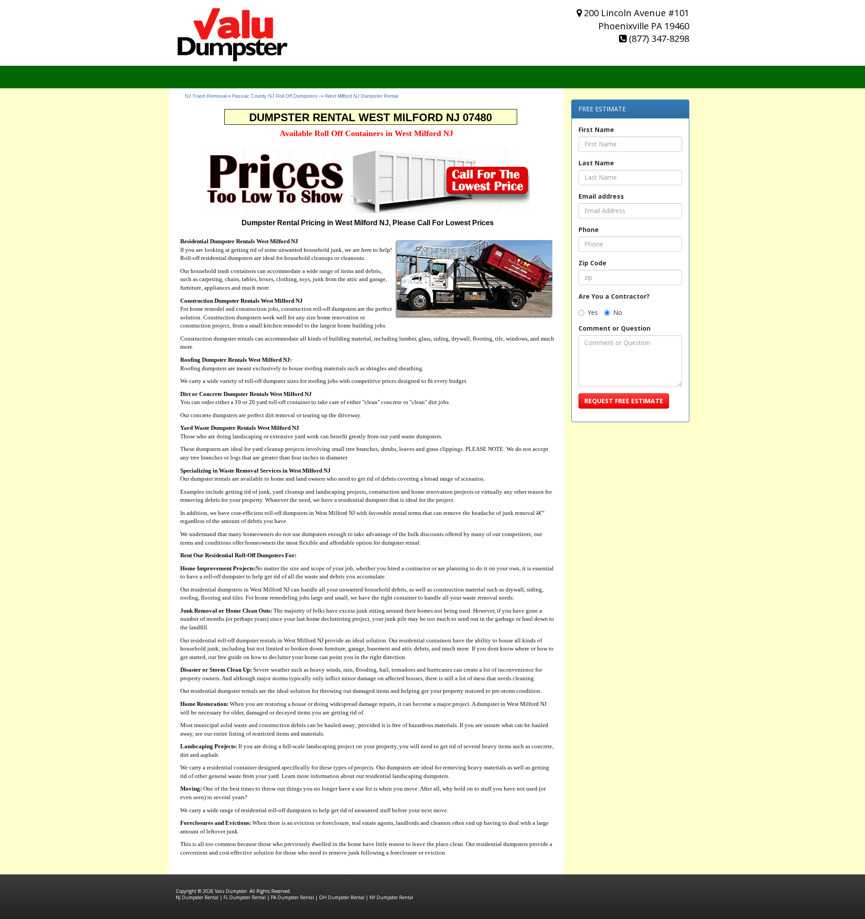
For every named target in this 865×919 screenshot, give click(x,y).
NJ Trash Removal (205, 96)
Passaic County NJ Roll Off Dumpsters (275, 96)
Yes (592, 312)
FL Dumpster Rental (244, 897)
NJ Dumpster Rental (197, 897)
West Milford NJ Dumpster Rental (361, 96)
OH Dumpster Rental (341, 897)
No (617, 312)
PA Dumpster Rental (292, 897)
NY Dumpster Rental (391, 897)
